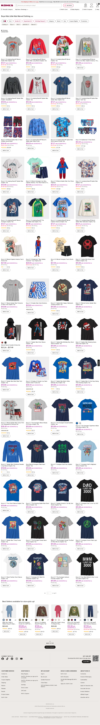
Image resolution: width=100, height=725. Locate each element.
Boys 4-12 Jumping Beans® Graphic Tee (40, 623)
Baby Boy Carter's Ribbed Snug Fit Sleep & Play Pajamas (9, 623)
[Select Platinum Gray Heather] (88, 620)
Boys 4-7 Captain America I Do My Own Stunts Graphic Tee (62, 504)
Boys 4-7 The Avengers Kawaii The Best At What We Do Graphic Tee (62, 541)
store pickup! (45, 1)
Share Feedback (50, 647)
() (10, 147)
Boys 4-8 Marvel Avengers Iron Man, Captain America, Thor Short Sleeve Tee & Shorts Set (37, 181)
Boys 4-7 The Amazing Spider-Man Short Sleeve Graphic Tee (37, 504)
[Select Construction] (10, 620)
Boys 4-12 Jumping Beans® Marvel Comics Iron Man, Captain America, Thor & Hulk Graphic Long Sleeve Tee (87, 60)
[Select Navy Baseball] (75, 620)
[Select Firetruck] (52, 620)
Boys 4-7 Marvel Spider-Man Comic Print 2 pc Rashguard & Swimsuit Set (12, 423)
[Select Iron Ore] (26, 620)
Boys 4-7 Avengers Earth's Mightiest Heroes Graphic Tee (86, 465)
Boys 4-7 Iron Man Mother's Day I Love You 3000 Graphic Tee (87, 577)
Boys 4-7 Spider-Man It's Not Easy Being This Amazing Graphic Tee (87, 381)
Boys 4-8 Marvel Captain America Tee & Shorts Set (12, 260)
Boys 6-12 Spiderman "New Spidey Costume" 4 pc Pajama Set (36, 260)
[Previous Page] (45, 593)
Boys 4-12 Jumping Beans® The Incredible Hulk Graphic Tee (35, 220)
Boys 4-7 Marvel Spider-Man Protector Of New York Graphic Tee (12, 303)
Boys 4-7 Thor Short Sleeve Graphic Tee (12, 503)
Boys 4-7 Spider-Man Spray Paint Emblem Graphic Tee (85, 260)
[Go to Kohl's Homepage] (7, 5)
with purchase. (30, 1)
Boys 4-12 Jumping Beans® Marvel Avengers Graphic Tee (10, 220)
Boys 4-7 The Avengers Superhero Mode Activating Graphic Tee (87, 426)
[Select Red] (2, 342)
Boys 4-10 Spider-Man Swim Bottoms (36, 303)
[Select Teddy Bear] (55, 620)
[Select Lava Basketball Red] (72, 620)
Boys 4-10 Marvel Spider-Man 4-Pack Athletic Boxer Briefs (11, 140)
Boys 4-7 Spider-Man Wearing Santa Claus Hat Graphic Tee (86, 342)
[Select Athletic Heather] (80, 423)
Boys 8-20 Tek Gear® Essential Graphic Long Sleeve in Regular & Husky (73, 623)
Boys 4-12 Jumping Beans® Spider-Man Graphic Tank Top (87, 99)
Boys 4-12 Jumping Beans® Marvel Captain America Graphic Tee (60, 220)
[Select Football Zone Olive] (68, 620)
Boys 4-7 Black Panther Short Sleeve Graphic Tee (11, 577)
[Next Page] (53, 593)
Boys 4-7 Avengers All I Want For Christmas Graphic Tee (35, 577)
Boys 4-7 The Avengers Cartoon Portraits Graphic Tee (60, 577)
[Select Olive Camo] (20, 620)
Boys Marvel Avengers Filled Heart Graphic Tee (35, 465)
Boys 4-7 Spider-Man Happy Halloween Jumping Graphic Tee (62, 303)
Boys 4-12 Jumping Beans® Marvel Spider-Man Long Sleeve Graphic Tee (36, 60)
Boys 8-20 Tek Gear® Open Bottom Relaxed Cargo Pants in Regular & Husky (90, 623)
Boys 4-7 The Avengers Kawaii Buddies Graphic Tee (62, 423)
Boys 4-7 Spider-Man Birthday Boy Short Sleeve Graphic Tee (62, 342)
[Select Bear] (7, 620)
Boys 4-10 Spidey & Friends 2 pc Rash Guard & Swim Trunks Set (36, 381)
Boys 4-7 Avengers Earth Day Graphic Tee (61, 465)
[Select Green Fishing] (42, 620)
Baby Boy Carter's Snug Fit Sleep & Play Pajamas (58, 623)
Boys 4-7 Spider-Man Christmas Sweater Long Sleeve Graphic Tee (12, 465)
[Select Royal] (77, 423)
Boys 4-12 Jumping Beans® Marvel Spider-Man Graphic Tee (10, 60)
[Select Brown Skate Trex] (36, 620)
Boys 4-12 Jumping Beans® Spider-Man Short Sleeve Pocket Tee (62, 140)
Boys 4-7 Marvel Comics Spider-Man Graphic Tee (86, 303)
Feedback (98, 363)
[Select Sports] (59, 620)
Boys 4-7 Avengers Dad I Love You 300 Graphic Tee (87, 504)
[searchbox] (38, 5)
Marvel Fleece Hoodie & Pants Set (10, 345)
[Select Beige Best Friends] (39, 620)
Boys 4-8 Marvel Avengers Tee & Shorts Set (62, 260)
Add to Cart (6, 70)
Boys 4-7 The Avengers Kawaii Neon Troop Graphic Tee (36, 541)
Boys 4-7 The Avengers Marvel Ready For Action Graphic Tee (36, 423)
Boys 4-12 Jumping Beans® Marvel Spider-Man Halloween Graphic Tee (85, 220)
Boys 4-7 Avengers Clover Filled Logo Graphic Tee (86, 541)
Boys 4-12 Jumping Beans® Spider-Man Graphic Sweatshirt (12, 99)
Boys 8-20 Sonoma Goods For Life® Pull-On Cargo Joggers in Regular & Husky (25, 623)
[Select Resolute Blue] (85, 620)
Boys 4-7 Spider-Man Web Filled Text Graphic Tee (11, 381)
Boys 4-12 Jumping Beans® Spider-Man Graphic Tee (37, 99)
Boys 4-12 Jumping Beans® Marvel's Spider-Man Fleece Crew (36, 140)
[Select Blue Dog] (3, 620)
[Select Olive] (23, 620)
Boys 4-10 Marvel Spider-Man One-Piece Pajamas (62, 181)
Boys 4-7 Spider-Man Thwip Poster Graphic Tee (11, 541)
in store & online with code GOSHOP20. (66, 1)
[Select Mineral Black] (91, 620)
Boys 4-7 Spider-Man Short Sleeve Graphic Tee (36, 342)
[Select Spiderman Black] (5, 342)
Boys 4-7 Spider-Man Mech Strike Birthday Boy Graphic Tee (60, 381)
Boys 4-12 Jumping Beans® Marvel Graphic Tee (60, 60)
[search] (17, 5)
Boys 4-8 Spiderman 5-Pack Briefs (85, 139)
